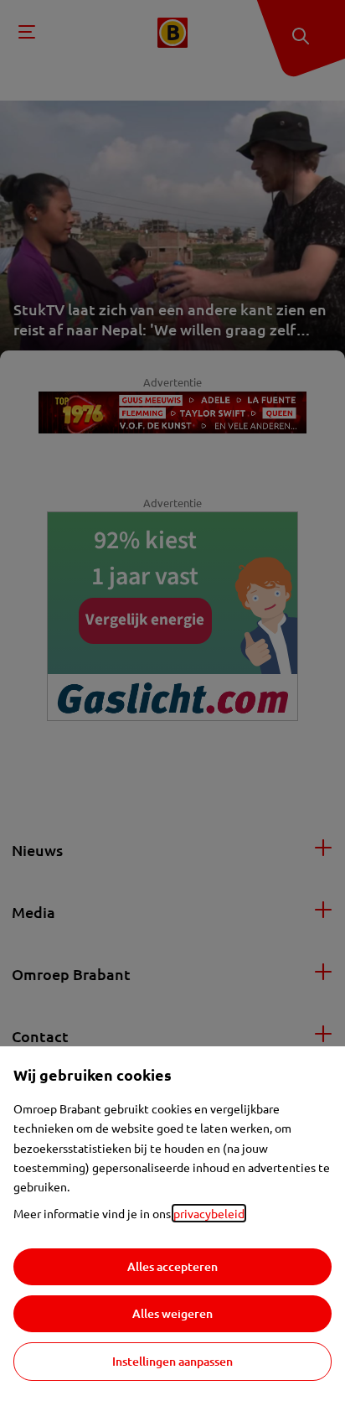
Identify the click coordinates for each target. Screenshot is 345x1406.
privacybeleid (209, 1213)
